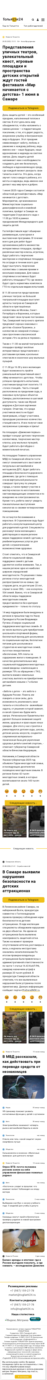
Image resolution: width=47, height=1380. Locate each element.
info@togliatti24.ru (22, 1308)
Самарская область (13, 862)
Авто (7, 1121)
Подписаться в (23, 108)
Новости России (12, 1256)
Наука (8, 1107)
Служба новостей (23, 866)
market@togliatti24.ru (22, 1294)
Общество (9, 1149)
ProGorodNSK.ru (31, 990)
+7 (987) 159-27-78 (22, 1290)
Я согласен (23, 1377)
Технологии (10, 1135)
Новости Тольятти (13, 37)
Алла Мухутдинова (28, 41)
